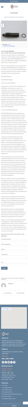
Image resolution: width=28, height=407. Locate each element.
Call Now (14, 405)
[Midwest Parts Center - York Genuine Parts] (14, 6)
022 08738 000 (7, 293)
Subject (3, 249)
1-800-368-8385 (11, 57)
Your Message (4, 254)
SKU (14, 278)
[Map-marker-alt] (14, 362)
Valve (16, 278)
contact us (5, 69)
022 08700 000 (20, 293)
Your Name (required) (6, 239)
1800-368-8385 (15, 1)
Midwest (22, 17)
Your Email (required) (5, 244)
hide (9, 44)
